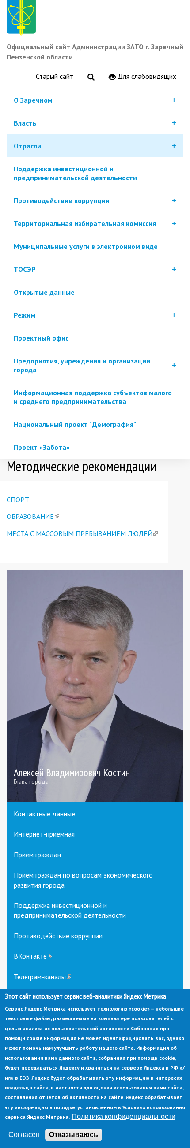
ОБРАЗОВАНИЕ (33, 516)
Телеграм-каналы (42, 976)
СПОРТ (18, 499)
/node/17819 (95, 686)
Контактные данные (44, 813)
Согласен (24, 1134)
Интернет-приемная (44, 834)
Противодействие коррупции (58, 935)
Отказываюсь (73, 1134)
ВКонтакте (33, 956)
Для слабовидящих (146, 76)
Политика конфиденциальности (123, 1116)
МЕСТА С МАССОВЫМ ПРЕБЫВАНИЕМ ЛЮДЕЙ (82, 533)
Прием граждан (37, 854)
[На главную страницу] (23, 19)
